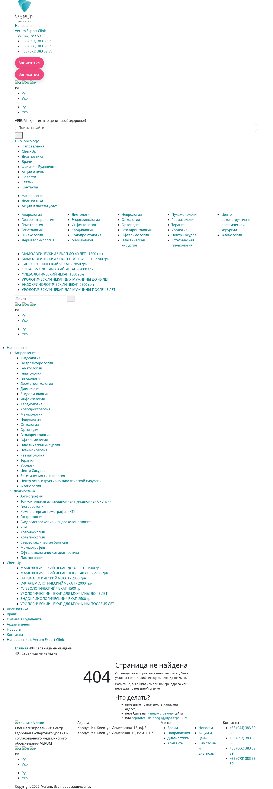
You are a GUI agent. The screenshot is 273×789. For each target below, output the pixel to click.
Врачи (27, 161)
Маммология (83, 240)
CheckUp (29, 151)
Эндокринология (86, 219)
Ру (24, 93)
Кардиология (83, 230)
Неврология (132, 214)
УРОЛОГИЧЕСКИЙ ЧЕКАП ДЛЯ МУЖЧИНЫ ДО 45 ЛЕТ (65, 279)
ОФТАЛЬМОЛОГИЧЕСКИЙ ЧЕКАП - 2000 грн (58, 269)
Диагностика (32, 156)
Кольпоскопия (32, 537)
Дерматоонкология (38, 240)
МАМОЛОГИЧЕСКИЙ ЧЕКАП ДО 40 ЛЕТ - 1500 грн (62, 253)
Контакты (30, 187)
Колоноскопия (32, 532)
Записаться (29, 62)
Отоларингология (137, 230)
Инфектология (84, 224)
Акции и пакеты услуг (39, 206)
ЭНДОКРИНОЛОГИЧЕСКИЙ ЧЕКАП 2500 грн (58, 284)
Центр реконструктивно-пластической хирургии (61, 480)
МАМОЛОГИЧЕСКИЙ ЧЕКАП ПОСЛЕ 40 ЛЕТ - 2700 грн (65, 259)
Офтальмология (135, 235)
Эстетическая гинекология (42, 475)
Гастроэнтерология (38, 219)
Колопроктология (87, 235)
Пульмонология (184, 214)
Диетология (81, 214)
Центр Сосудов (183, 235)
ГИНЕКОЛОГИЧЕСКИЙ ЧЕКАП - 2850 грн (54, 264)
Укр (25, 98)
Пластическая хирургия (40, 445)
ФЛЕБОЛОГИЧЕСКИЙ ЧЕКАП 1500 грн (53, 274)
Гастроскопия (31, 516)
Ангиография (31, 496)
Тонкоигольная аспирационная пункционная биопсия (66, 501)
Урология (179, 230)
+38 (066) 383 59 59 (37, 46)
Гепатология (32, 230)
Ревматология (183, 219)
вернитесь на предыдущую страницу (159, 718)
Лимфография (32, 557)
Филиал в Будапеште (39, 166)
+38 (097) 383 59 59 (37, 41)
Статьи (27, 182)
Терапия (178, 224)
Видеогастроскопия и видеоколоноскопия (55, 521)
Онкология (131, 219)
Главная (21, 648)
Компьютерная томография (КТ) (47, 511)
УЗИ (23, 527)
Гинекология (32, 235)
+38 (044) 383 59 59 (30, 36)
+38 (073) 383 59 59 (37, 51)
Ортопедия (131, 224)
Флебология (231, 235)
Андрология (32, 214)
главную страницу (160, 713)
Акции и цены (33, 171)
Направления (33, 146)
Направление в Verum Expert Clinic (36, 639)
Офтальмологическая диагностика (49, 552)
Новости (29, 177)
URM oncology (27, 141)
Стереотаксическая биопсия (44, 542)
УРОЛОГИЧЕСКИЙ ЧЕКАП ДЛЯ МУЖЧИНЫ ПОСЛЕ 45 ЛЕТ (68, 289)
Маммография (32, 547)
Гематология (32, 224)
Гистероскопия (32, 506)
